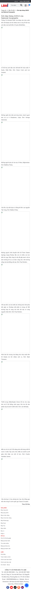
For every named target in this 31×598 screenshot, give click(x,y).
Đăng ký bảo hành (5, 540)
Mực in (2, 531)
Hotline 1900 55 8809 (24, 1)
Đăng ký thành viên (5, 548)
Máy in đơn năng (5, 515)
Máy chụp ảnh (4, 510)
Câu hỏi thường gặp (6, 538)
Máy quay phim (5, 512)
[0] (28, 6)
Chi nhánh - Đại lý (5, 564)
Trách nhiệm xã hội (5, 557)
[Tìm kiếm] (21, 5)
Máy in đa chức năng (6, 517)
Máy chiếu (3, 528)
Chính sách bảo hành (6, 559)
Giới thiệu (3, 554)
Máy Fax (3, 525)
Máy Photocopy (5, 520)
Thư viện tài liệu (5, 543)
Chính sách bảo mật (6, 562)
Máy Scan (3, 523)
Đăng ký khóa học (5, 546)
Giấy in (2, 533)
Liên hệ (16, 1)
